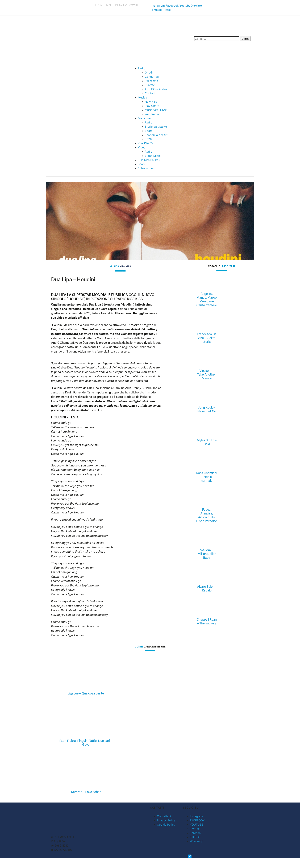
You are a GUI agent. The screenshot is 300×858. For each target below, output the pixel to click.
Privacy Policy (166, 820)
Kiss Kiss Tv (145, 143)
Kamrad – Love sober (86, 792)
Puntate (150, 85)
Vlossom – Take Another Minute (206, 374)
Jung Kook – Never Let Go (206, 409)
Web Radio (152, 114)
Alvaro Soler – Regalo (206, 588)
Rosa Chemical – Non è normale (206, 477)
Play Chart (152, 106)
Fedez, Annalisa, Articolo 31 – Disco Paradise (206, 515)
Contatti (150, 93)
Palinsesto (151, 81)
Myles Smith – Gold (206, 442)
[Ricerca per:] (216, 38)
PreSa (148, 139)
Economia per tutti (157, 135)
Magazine (144, 118)
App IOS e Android (157, 89)
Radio (141, 68)
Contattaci (164, 816)
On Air (149, 72)
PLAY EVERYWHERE (128, 5)
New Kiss (151, 101)
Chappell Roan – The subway (207, 621)
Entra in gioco (147, 168)
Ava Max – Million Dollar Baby (207, 554)
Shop (141, 164)
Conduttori (152, 76)
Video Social (153, 155)
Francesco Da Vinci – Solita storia (206, 338)
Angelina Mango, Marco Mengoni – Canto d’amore (206, 299)
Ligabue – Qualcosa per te (86, 693)
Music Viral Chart (156, 110)
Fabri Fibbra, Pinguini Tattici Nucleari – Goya (85, 743)
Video (141, 147)
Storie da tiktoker (156, 126)
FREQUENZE (103, 5)
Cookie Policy (166, 824)
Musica (142, 97)
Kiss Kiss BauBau (149, 160)
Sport (148, 130)
